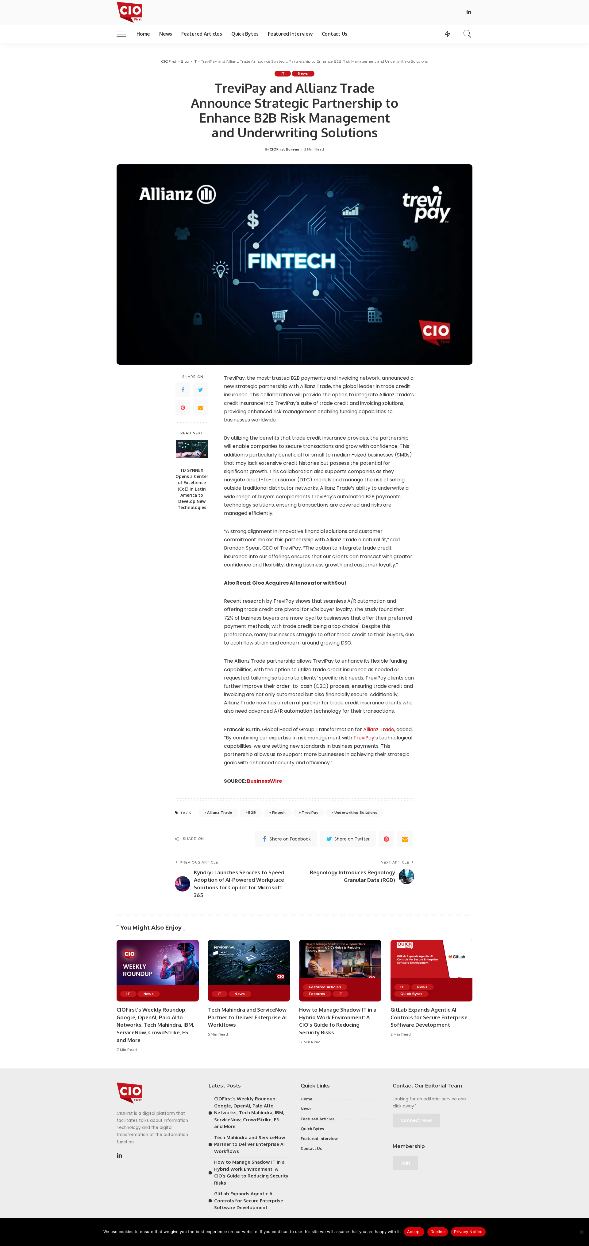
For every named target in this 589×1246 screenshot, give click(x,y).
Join (405, 1163)
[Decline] (581, 1232)
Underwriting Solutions (356, 812)
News (303, 73)
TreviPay (363, 737)
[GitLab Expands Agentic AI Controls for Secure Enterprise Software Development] (432, 970)
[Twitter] (200, 390)
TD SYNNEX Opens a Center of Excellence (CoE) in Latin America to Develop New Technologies (191, 489)
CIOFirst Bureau (284, 149)
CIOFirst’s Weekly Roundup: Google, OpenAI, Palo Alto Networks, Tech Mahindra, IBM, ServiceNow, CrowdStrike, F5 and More (155, 1024)
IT (283, 73)
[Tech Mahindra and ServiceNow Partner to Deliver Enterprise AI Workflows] (249, 970)
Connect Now (416, 1120)
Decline (437, 1231)
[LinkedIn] (468, 12)
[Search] (467, 34)
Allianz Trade (378, 729)
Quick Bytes (411, 994)
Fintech (279, 812)
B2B (252, 812)
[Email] (200, 408)
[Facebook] (182, 390)
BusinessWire (264, 781)
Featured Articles (325, 987)
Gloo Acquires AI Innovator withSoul (299, 582)
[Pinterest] (182, 408)
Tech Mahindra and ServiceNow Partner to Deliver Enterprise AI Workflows (247, 1017)
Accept (414, 1231)
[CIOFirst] (129, 12)
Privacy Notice (468, 1231)
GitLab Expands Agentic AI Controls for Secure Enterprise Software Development (429, 1017)
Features (317, 994)
